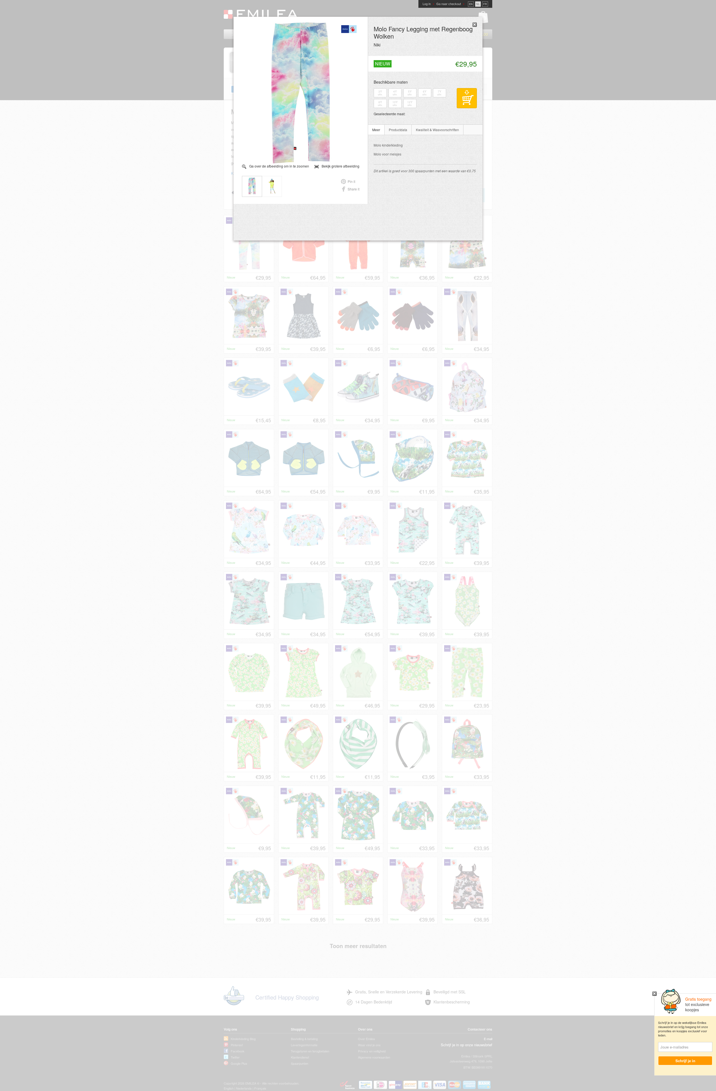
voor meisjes (387, 154)
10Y (395, 103)
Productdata (398, 129)
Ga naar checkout (448, 3)
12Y (410, 103)
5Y (410, 92)
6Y (424, 92)
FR (485, 4)
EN (471, 4)
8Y (380, 103)
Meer (376, 129)
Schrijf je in (685, 1060)
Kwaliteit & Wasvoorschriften (437, 129)
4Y (395, 92)
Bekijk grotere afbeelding (340, 166)
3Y (380, 92)
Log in (427, 3)
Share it (353, 189)
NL (478, 4)
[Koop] (467, 98)
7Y (439, 92)
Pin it (351, 181)
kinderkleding (388, 145)
